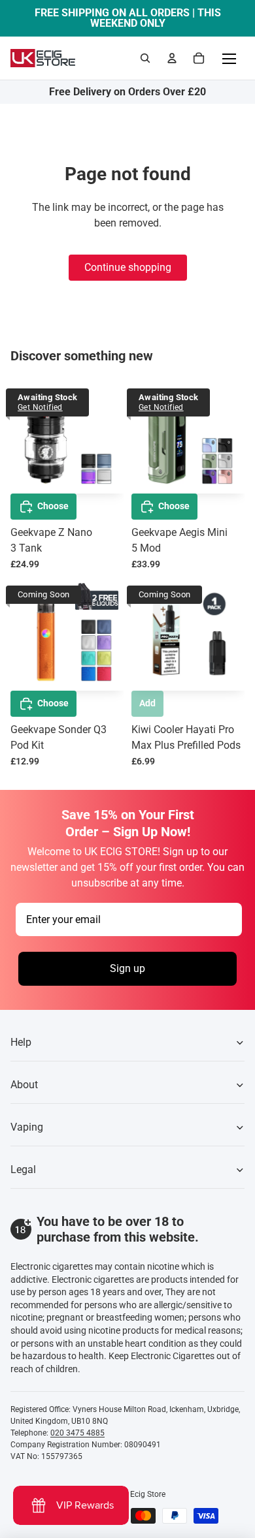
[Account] (172, 58)
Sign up (127, 968)
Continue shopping (127, 267)
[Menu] (228, 58)
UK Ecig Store (141, 1494)
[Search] (145, 58)
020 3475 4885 (77, 1432)
